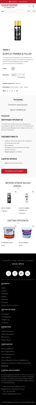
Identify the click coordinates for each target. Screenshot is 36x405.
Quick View (15, 191)
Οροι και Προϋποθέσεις (8, 351)
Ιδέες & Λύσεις (5, 337)
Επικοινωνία (4, 366)
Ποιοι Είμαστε (5, 314)
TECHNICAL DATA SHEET (14, 171)
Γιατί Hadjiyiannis (6, 317)
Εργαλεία (3, 296)
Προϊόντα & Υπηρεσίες (7, 334)
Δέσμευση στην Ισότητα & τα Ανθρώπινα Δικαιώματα (16, 363)
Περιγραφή (18, 100)
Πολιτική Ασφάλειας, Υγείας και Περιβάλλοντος (14, 360)
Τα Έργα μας (4, 322)
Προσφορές (4, 302)
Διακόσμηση (4, 293)
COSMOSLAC (4, 211)
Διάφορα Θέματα (6, 340)
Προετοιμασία (14, 87)
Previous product (29, 11)
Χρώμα (26, 87)
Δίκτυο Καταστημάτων (7, 354)
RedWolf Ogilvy (31, 402)
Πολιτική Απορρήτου (7, 348)
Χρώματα (4, 291)
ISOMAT (3, 245)
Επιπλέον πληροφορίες (18, 105)
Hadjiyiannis (10, 402)
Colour (5, 68)
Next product (33, 11)
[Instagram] (14, 273)
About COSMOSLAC (18, 110)
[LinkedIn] (27, 273)
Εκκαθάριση (22, 77)
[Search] (29, 6)
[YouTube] (21, 273)
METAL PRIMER (6, 208)
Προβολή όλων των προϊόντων (10, 305)
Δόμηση (3, 288)
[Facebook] (8, 273)
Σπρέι (21, 87)
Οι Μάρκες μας (5, 319)
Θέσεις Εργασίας (6, 357)
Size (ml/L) (6, 75)
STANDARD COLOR (7, 242)
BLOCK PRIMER (23, 242)
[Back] (2, 11)
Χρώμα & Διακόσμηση (7, 331)
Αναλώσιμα (4, 299)
